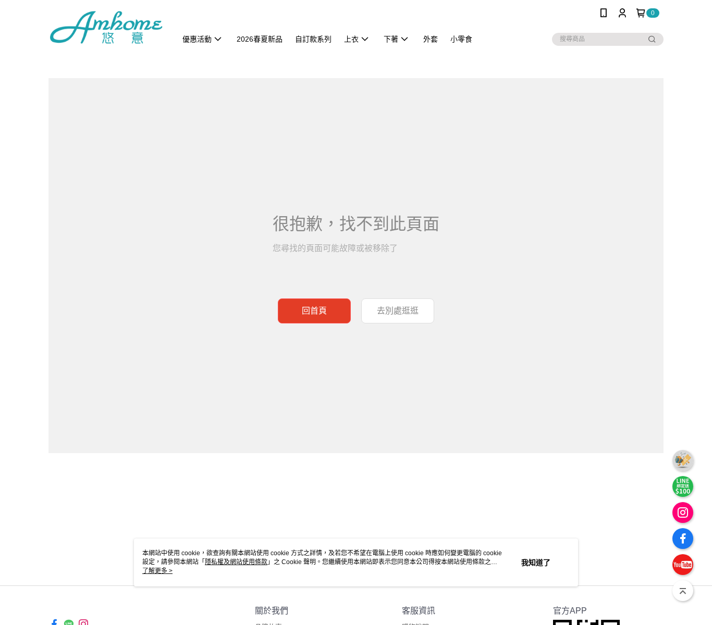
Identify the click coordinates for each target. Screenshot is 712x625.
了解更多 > (157, 570)
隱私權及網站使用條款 (236, 562)
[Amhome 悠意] (106, 27)
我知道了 (535, 562)
